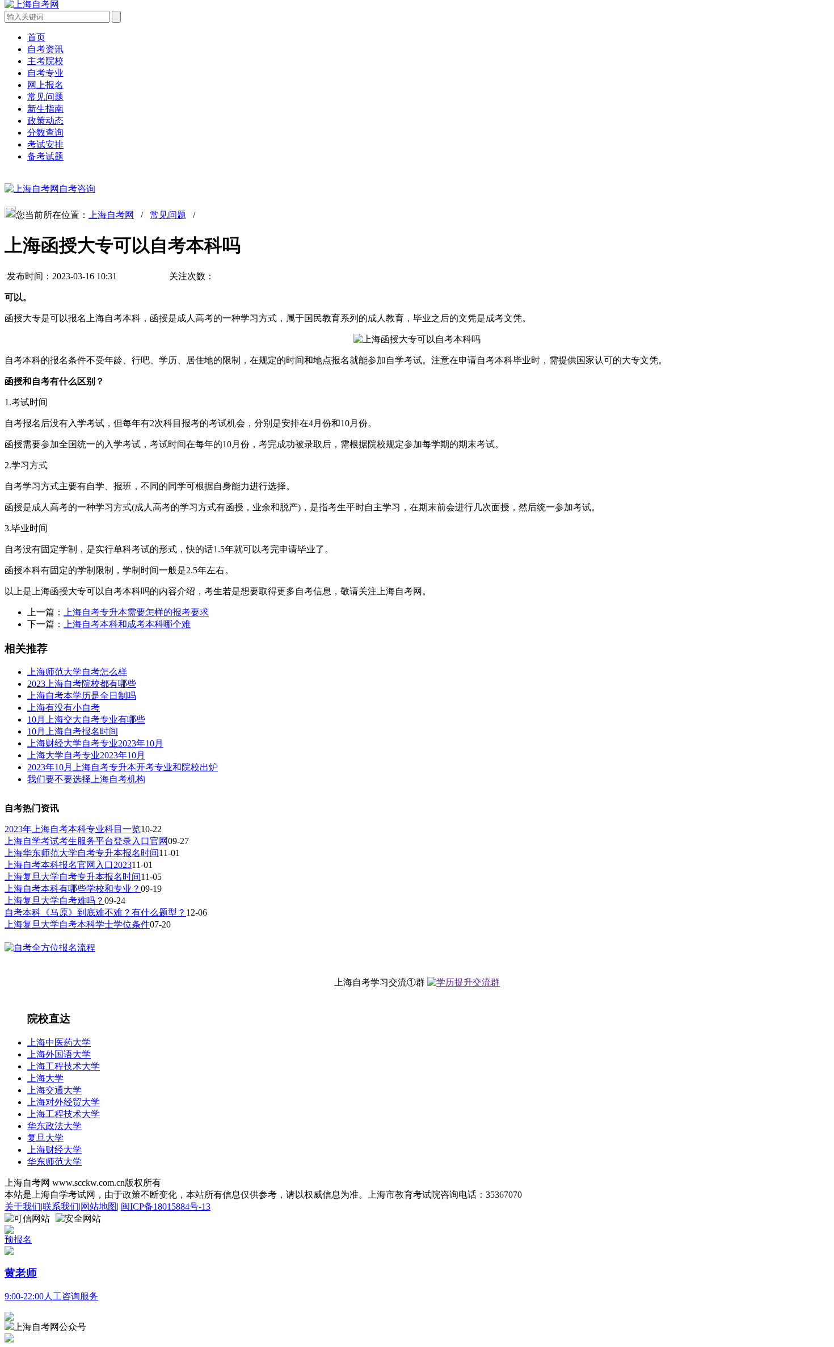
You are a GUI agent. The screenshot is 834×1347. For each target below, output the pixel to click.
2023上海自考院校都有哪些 (81, 684)
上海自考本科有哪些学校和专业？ (73, 888)
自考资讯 (45, 49)
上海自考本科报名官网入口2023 (68, 865)
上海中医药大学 (59, 1042)
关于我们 (23, 1206)
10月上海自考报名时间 (72, 731)
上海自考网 (111, 215)
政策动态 (45, 120)
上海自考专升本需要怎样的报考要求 (136, 612)
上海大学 (45, 1078)
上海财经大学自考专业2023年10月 (95, 743)
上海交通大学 (54, 1090)
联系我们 (61, 1206)
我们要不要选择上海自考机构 (86, 779)
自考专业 (45, 73)
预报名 (18, 1239)
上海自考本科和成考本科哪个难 (127, 624)
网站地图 (99, 1206)
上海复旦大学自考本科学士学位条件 (77, 924)
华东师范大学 (54, 1161)
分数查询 (45, 132)
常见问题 (45, 97)
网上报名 (45, 85)
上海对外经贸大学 (63, 1102)
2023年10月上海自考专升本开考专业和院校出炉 (122, 767)
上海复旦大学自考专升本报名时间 (73, 877)
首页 (36, 37)
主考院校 (45, 61)
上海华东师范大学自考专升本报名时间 (82, 853)
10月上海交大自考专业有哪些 (86, 719)
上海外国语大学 (59, 1054)
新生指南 (45, 109)
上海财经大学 (54, 1150)
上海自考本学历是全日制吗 (81, 695)
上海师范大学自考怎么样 (77, 672)
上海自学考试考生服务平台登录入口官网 (86, 841)
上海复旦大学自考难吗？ (54, 900)
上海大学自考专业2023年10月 (86, 755)
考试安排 (45, 144)
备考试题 (45, 156)
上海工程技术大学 (63, 1066)
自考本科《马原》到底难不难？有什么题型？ (95, 912)
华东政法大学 (54, 1126)
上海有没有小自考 (63, 707)
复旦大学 (45, 1138)
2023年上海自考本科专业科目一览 (73, 829)
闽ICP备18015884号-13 (165, 1206)
